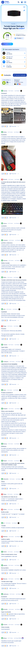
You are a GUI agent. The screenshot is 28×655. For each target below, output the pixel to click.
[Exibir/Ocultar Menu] (25, 2)
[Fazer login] (22, 2)
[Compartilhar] (24, 10)
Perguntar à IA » (8, 44)
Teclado (13, 23)
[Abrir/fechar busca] (18, 2)
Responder (13, 126)
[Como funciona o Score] (8, 39)
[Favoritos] (24, 7)
